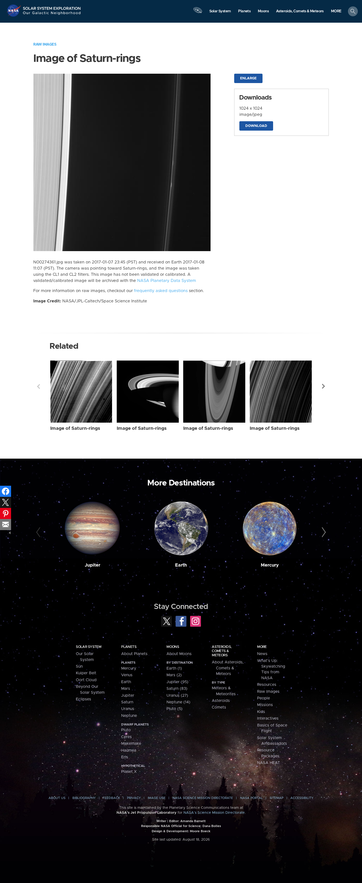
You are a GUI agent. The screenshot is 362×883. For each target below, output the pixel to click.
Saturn (127, 702)
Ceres (126, 737)
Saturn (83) (176, 689)
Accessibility (301, 798)
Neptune (129, 716)
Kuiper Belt (86, 673)
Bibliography (84, 798)
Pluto (126, 730)
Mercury (270, 565)
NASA (14, 10)
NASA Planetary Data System (166, 281)
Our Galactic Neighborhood (52, 14)
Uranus (127, 709)
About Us (57, 798)
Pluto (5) (174, 709)
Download (256, 126)
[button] (336, 11)
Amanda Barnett (193, 821)
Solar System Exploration (52, 7)
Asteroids (221, 701)
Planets (128, 647)
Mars (125, 689)
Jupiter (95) (177, 682)
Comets (219, 707)
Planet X (129, 772)
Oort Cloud (86, 680)
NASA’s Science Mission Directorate (214, 812)
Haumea (128, 750)
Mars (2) (174, 675)
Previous (38, 386)
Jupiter (92, 565)
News (262, 654)
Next (323, 386)
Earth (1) (174, 668)
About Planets (134, 654)
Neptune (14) (178, 702)
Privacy (134, 798)
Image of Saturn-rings (75, 428)
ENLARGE (248, 78)
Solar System (88, 647)
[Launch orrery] (198, 12)
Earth (181, 565)
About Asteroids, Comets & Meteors (228, 668)
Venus (126, 675)
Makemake (131, 743)
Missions (265, 705)
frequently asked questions (161, 291)
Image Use (156, 798)
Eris (124, 757)
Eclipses (83, 699)
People (263, 698)
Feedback (111, 798)
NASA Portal (251, 798)
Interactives (268, 718)
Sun (79, 666)
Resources (266, 685)
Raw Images (44, 44)
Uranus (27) (177, 695)
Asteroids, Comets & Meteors (221, 651)
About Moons (179, 654)
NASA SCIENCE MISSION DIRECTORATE (202, 798)
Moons (172, 647)
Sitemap (276, 798)
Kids (261, 712)
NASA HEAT (268, 763)
